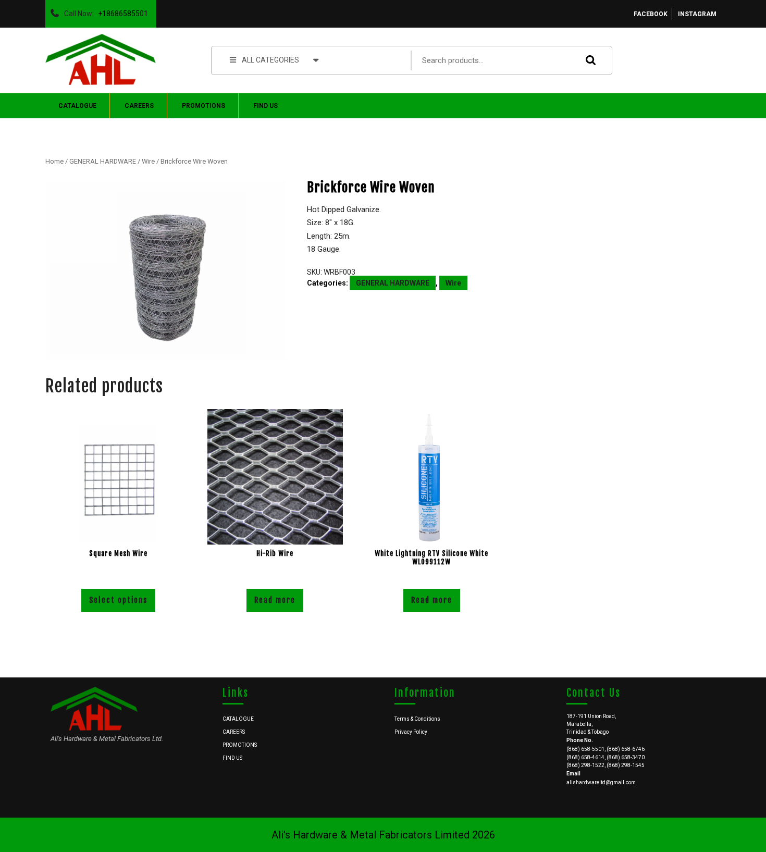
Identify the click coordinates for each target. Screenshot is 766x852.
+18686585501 (121, 11)
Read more (274, 600)
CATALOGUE (77, 105)
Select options (118, 600)
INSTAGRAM (697, 14)
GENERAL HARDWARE (102, 161)
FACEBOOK (651, 14)
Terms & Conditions (417, 719)
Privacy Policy (410, 732)
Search (588, 60)
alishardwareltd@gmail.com (601, 782)
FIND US (265, 105)
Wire (148, 161)
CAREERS (139, 105)
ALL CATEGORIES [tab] (270, 60)
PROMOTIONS (203, 105)
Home (54, 161)
